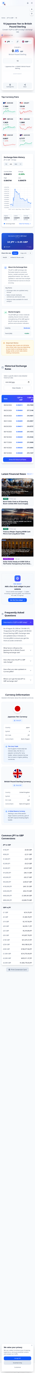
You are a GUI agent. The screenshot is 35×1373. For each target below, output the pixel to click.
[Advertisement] (17, 10)
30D (11, 164)
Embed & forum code (17, 257)
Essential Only (17, 1363)
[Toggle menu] (32, 3)
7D (6, 164)
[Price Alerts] (27, 3)
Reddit (5, 257)
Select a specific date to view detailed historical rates (15, 377)
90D (16, 164)
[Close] (32, 1345)
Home (3, 18)
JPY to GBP (10, 18)
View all (29, 474)
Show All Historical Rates (17, 460)
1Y (20, 164)
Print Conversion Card (19, 970)
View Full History (24, 224)
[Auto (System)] (32, 13)
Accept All (17, 1358)
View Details (16, 388)
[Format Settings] (32, 9)
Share (15, 253)
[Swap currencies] (17, 41)
